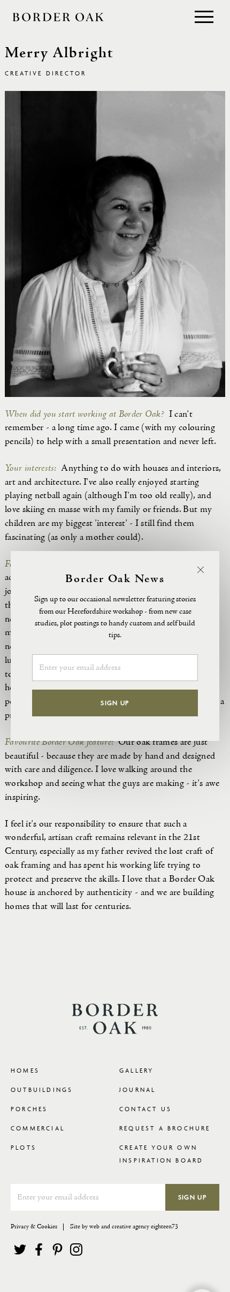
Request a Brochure (165, 1128)
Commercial (38, 1128)
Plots (23, 1147)
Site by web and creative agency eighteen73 (124, 1227)
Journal (137, 1089)
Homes (25, 1070)
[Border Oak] (58, 17)
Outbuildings (42, 1089)
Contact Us (145, 1109)
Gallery (136, 1070)
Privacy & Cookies (34, 1227)
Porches (29, 1109)
